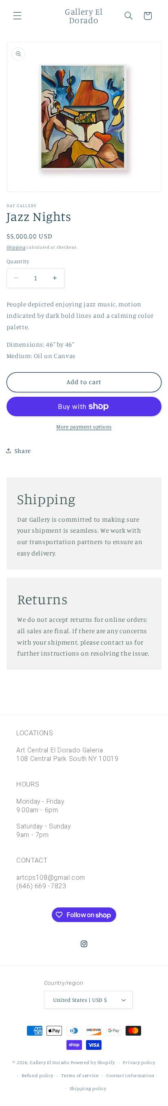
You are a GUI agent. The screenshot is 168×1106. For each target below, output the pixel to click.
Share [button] (23, 450)
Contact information (130, 1075)
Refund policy (37, 1075)
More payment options (84, 427)
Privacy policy (139, 1062)
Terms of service (80, 1075)
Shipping (16, 247)
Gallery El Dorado (49, 1062)
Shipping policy (88, 1088)
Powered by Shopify (93, 1062)
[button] (17, 16)
